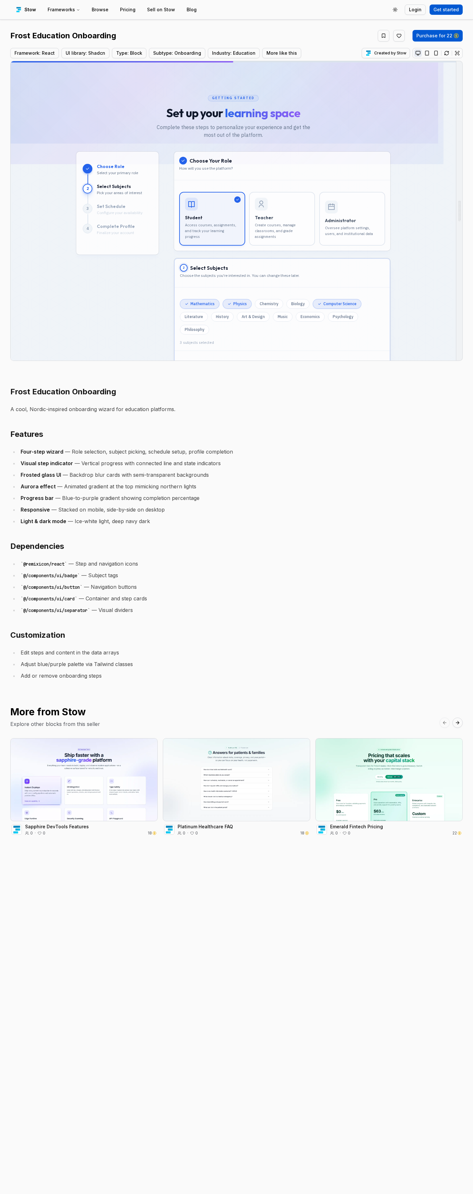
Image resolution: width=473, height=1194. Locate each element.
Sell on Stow (161, 9)
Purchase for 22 (434, 35)
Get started (446, 9)
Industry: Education (233, 53)
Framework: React (34, 53)
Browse (100, 9)
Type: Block (129, 53)
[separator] (459, 211)
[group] (437, 53)
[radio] (418, 53)
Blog (192, 9)
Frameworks (61, 9)
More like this (281, 53)
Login (415, 9)
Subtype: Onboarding (177, 53)
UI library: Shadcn (85, 53)
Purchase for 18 (80, 786)
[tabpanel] (236, 211)
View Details (88, 772)
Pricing (127, 9)
